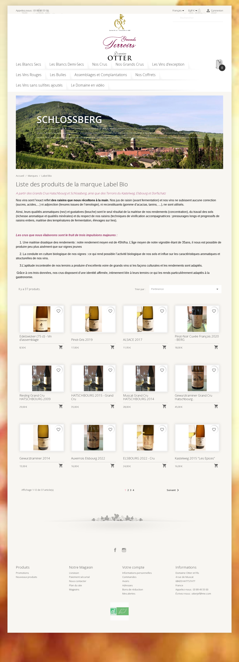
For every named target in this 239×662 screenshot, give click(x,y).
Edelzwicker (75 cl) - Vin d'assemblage (35, 338)
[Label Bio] (119, 611)
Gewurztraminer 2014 (34, 458)
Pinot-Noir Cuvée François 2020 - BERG (197, 338)
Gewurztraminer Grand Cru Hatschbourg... (193, 397)
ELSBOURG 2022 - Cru (139, 458)
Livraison (74, 573)
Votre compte (133, 567)
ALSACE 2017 (132, 339)
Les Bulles (58, 74)
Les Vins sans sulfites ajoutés (39, 85)
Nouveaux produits (26, 577)
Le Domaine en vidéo (87, 85)
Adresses (127, 585)
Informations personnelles (137, 573)
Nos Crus (99, 64)
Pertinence (185, 289)
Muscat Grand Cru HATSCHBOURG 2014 (138, 397)
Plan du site (75, 585)
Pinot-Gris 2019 (82, 339)
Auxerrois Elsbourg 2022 (88, 458)
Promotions (22, 573)
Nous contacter (77, 581)
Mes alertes (128, 593)
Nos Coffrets (145, 74)
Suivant (173, 490)
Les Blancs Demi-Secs (66, 64)
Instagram (124, 550)
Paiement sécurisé (79, 577)
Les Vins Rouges (28, 74)
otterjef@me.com (201, 593)
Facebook (115, 550)
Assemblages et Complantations (101, 74)
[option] (119, 132)
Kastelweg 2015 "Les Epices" (195, 458)
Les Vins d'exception (168, 64)
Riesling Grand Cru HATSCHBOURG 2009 (35, 397)
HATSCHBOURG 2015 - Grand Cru (92, 397)
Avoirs (125, 581)
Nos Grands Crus (130, 64)
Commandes (129, 577)
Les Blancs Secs (28, 64)
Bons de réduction (132, 589)
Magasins (74, 589)
